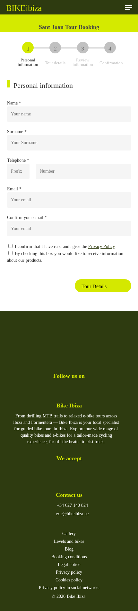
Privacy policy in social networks (69, 587)
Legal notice (69, 564)
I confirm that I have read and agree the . (64, 246)
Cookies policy (69, 580)
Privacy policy (69, 572)
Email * (14, 189)
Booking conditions (69, 556)
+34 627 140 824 (72, 505)
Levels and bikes (69, 541)
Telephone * (18, 160)
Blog (69, 549)
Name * (14, 103)
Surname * (17, 131)
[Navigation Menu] (128, 7)
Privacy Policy (101, 246)
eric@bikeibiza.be (72, 513)
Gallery (69, 533)
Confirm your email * (27, 217)
